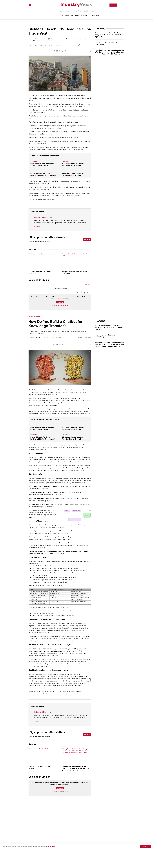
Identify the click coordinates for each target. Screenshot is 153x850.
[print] (90, 51)
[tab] (33, 285)
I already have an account (60, 305)
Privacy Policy (51, 846)
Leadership (84, 15)
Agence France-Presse (36, 45)
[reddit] (63, 51)
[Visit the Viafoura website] (87, 293)
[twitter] (60, 51)
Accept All (145, 846)
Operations (75, 15)
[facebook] (54, 51)
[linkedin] (57, 51)
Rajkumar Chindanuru (35, 337)
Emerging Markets (34, 24)
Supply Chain (95, 15)
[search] (33, 5)
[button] (30, 5)
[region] (60, 288)
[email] (65, 51)
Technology (65, 15)
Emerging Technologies (36, 316)
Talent (56, 15)
